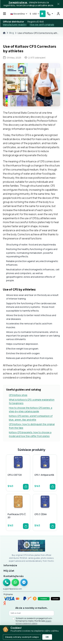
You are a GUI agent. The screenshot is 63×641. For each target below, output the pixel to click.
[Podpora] (50, 13)
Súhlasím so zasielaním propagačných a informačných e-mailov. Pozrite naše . (34, 621)
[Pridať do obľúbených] (18, 469)
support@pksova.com (12, 588)
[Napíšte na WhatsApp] (15, 582)
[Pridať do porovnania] (23, 469)
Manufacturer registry (14, 24)
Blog (11, 32)
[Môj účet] (58, 13)
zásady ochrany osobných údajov (33, 622)
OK (47, 636)
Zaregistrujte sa (18, 2)
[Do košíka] (26, 487)
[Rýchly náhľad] (12, 469)
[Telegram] (24, 582)
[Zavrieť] (58, 4)
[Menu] (4, 13)
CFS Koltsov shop (18, 395)
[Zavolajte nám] (6, 582)
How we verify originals (42, 24)
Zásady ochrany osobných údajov (22, 636)
